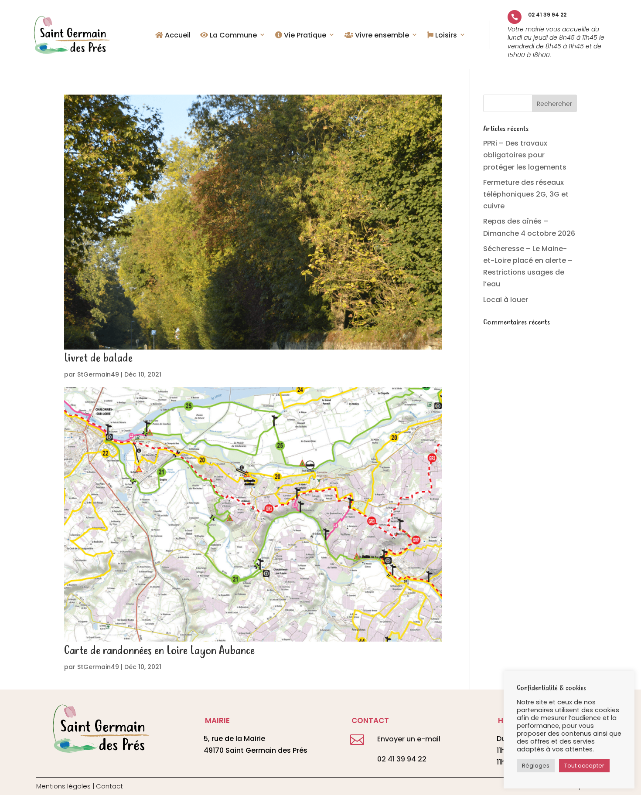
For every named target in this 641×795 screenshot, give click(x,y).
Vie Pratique (304, 35)
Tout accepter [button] (584, 765)
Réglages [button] (535, 765)
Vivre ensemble (381, 35)
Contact (109, 786)
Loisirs (445, 35)
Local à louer (505, 300)
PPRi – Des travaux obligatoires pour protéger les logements (524, 155)
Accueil (177, 35)
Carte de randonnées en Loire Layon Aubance (159, 651)
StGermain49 (98, 374)
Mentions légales (63, 786)
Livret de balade (98, 359)
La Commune (232, 35)
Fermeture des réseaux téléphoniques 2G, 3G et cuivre (526, 194)
